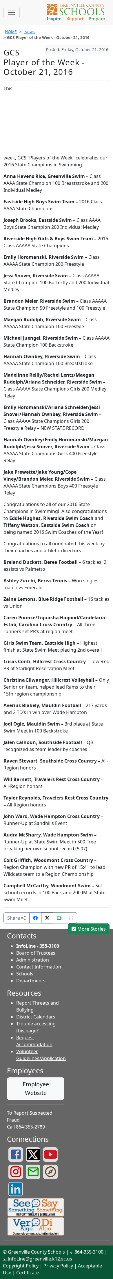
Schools (24, 974)
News (29, 31)
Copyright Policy (21, 1266)
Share (14, 918)
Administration (32, 960)
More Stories (91, 929)
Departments (30, 980)
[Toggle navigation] (11, 12)
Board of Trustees (35, 953)
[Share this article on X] (47, 917)
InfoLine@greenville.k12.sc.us (40, 1259)
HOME (11, 31)
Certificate (27, 1272)
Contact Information (38, 967)
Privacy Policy (58, 1266)
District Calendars (35, 1017)
